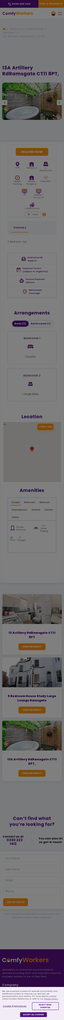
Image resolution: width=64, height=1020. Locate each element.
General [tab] (36, 509)
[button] (44, 214)
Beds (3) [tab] (20, 323)
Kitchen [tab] (49, 509)
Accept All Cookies (33, 1014)
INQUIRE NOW (32, 152)
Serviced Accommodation (26, 29)
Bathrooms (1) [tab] (41, 323)
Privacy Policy (51, 999)
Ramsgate (9, 32)
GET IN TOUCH (15, 902)
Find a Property (51, 4)
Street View (45, 426)
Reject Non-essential (45, 1006)
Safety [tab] (15, 517)
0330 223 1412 (15, 842)
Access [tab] (16, 502)
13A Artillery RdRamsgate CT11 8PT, (24, 36)
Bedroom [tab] (45, 502)
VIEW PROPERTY (32, 646)
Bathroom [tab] (29, 502)
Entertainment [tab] (19, 509)
